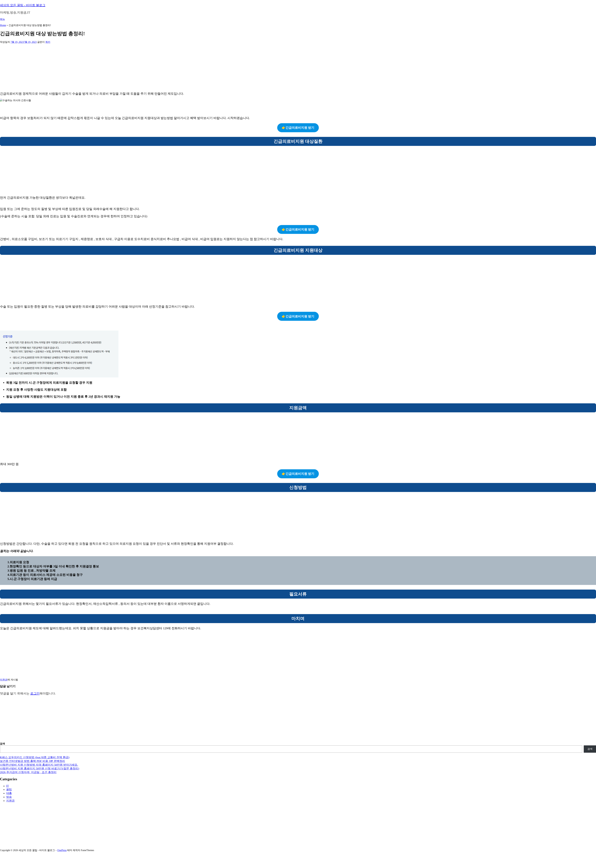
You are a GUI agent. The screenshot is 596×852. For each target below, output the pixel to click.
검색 (2, 743)
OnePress (62, 850)
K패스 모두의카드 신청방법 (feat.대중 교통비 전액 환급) (34, 757)
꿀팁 (9, 789)
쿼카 (47, 42)
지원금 (3, 679)
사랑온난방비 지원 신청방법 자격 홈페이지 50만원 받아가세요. (39, 764)
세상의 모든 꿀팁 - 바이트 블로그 (22, 5)
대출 (9, 793)
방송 (9, 796)
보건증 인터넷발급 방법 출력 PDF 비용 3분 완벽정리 (32, 761)
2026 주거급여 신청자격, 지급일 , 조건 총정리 (28, 772)
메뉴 (2, 19)
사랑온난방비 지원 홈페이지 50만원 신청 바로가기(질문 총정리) (39, 768)
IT (7, 785)
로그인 (35, 693)
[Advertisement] (93, 66)
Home (3, 25)
